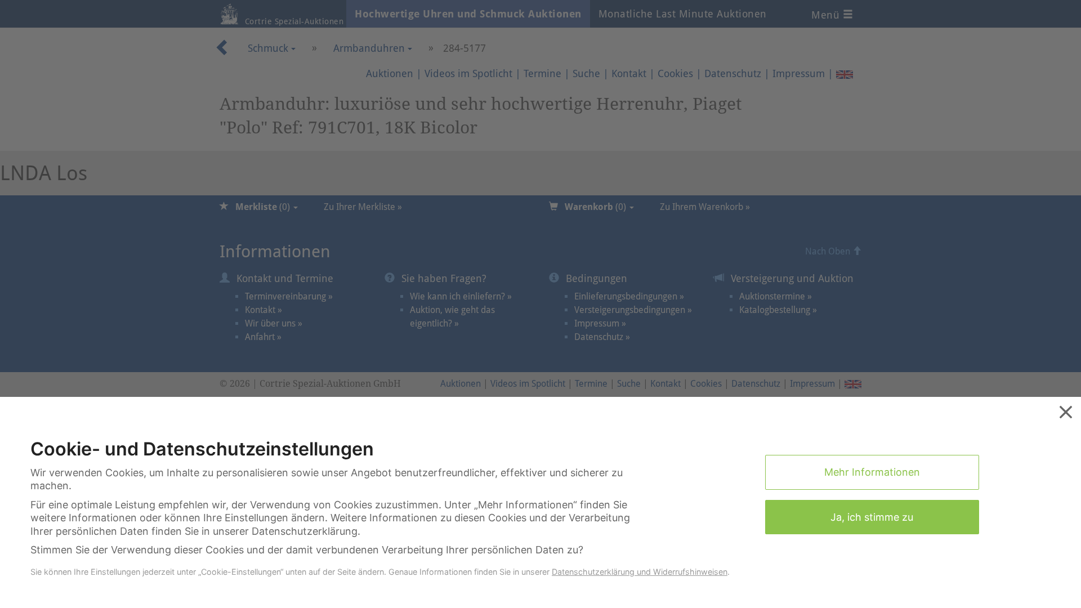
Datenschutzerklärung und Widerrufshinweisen (639, 571)
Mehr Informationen (872, 472)
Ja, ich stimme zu (871, 517)
